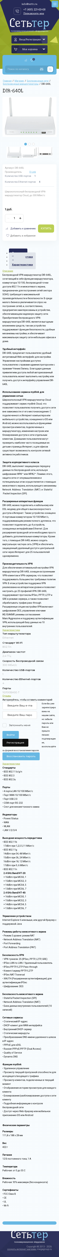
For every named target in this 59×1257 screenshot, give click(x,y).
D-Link (33, 172)
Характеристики (22, 264)
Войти (11, 734)
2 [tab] (29, 144)
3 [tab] (33, 144)
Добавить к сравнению (23, 228)
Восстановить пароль (21, 756)
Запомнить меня (19, 725)
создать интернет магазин (21, 1249)
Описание (7, 271)
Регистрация (15, 742)
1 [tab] (25, 144)
